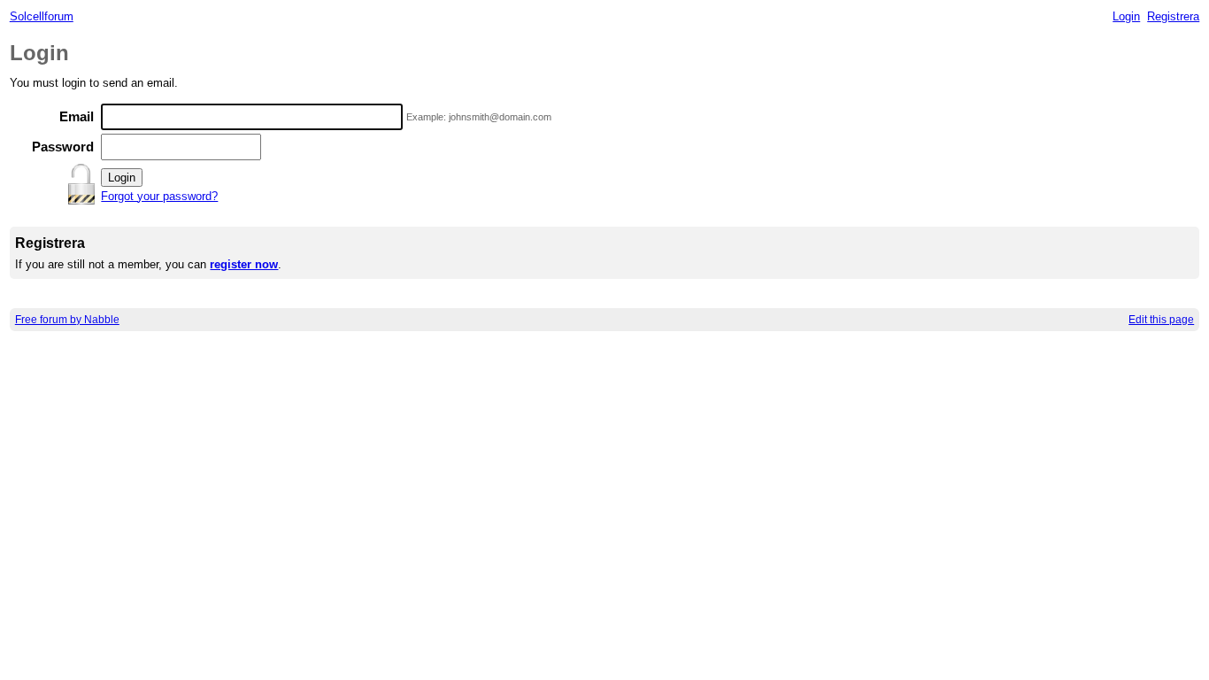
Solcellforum (41, 16)
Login (1126, 16)
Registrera (1173, 16)
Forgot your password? (159, 196)
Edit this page (1161, 319)
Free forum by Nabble (67, 319)
